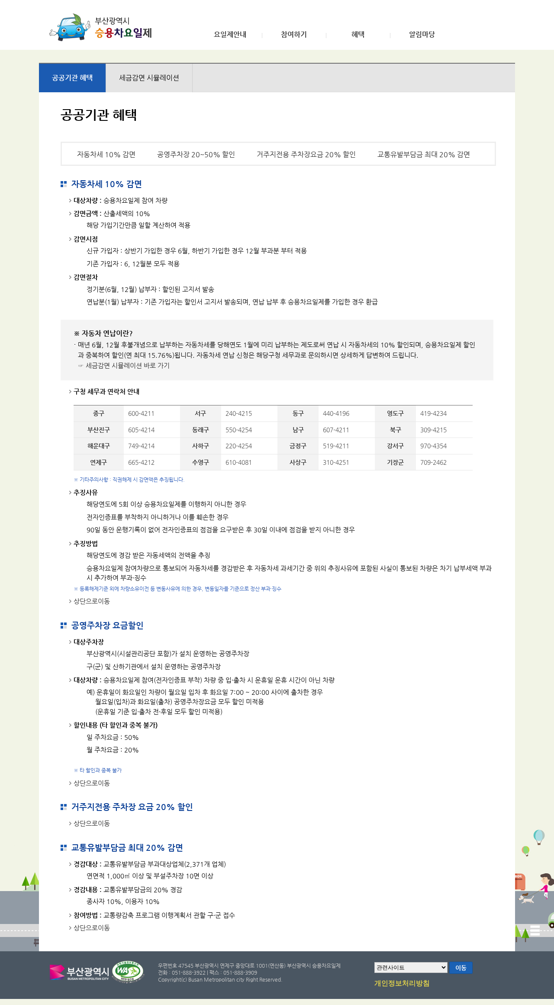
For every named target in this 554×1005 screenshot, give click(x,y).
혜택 (357, 34)
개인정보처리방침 (402, 983)
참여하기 (294, 34)
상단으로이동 (92, 601)
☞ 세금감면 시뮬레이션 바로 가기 (124, 365)
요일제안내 (230, 34)
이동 (461, 967)
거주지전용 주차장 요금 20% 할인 (132, 806)
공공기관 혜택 (72, 78)
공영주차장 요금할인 (107, 625)
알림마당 (422, 34)
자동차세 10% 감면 (106, 154)
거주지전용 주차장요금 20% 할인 (306, 154)
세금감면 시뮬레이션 (149, 78)
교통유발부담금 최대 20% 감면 (423, 154)
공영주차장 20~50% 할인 (196, 154)
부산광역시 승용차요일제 (103, 27)
